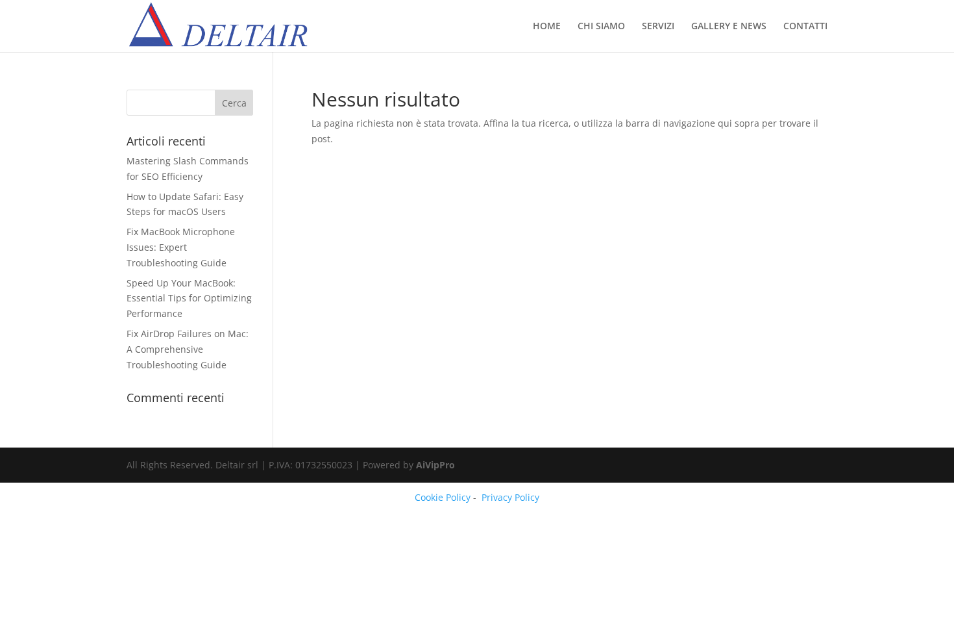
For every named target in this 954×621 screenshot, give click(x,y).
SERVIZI (658, 26)
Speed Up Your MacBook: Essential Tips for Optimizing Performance (189, 298)
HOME (547, 26)
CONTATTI (805, 26)
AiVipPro (435, 465)
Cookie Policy (443, 497)
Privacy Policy (510, 497)
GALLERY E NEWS (728, 26)
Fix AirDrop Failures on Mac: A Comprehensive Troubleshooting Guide (188, 349)
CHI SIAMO (601, 26)
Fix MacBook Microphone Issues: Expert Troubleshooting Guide (181, 247)
